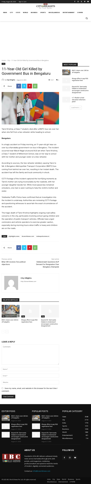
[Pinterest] (29, 86)
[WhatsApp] (35, 86)
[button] (86, 18)
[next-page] (6, 331)
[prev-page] (3, 331)
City (8, 60)
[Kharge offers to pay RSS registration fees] (30, 311)
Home (4, 60)
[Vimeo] (84, 1)
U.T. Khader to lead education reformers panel (78, 100)
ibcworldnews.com (28, 236)
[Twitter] (81, 1)
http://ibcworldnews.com (28, 281)
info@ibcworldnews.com (41, 471)
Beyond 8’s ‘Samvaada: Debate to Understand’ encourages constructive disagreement (19, 436)
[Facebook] (74, 1)
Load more (75, 108)
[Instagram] (78, 1)
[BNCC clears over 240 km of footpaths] (11, 311)
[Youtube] (88, 1)
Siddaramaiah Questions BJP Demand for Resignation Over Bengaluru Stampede (47, 264)
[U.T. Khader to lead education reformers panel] (66, 99)
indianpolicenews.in (42, 236)
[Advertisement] (45, 39)
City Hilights (11, 80)
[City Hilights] (3, 80)
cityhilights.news (14, 236)
